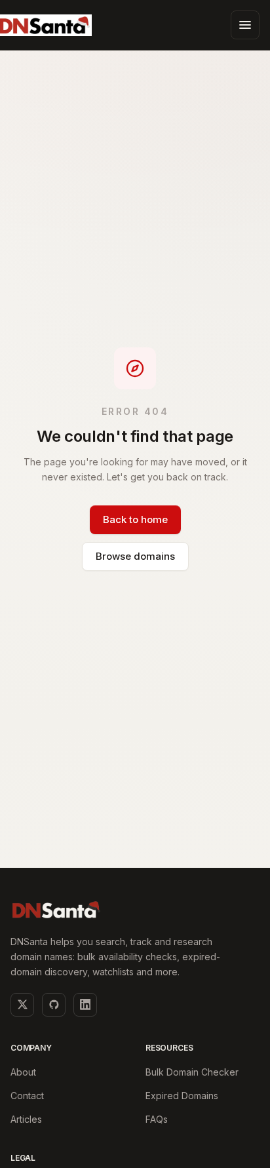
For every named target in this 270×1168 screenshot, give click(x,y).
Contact (27, 1095)
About (23, 1072)
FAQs (156, 1119)
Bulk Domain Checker (192, 1072)
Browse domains (135, 556)
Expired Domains (181, 1095)
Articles (26, 1119)
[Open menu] (245, 24)
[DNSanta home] (56, 909)
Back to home (135, 519)
